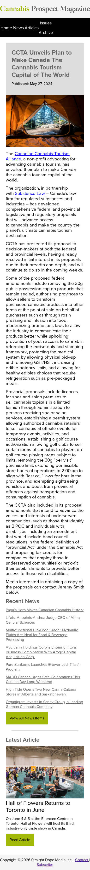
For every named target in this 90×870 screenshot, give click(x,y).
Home (6, 27)
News (18, 27)
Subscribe (45, 864)
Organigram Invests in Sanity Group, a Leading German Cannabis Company (44, 704)
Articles (32, 27)
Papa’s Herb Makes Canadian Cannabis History (45, 610)
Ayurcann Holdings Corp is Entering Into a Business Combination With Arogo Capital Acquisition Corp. (41, 652)
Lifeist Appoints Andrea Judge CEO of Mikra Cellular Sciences (43, 620)
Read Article (20, 839)
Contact (82, 860)
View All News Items (27, 718)
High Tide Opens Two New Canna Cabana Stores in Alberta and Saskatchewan (41, 692)
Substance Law (30, 193)
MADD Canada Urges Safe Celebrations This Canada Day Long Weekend (43, 679)
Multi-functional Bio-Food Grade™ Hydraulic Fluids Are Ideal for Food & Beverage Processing (42, 635)
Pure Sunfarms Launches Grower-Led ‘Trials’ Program (42, 667)
